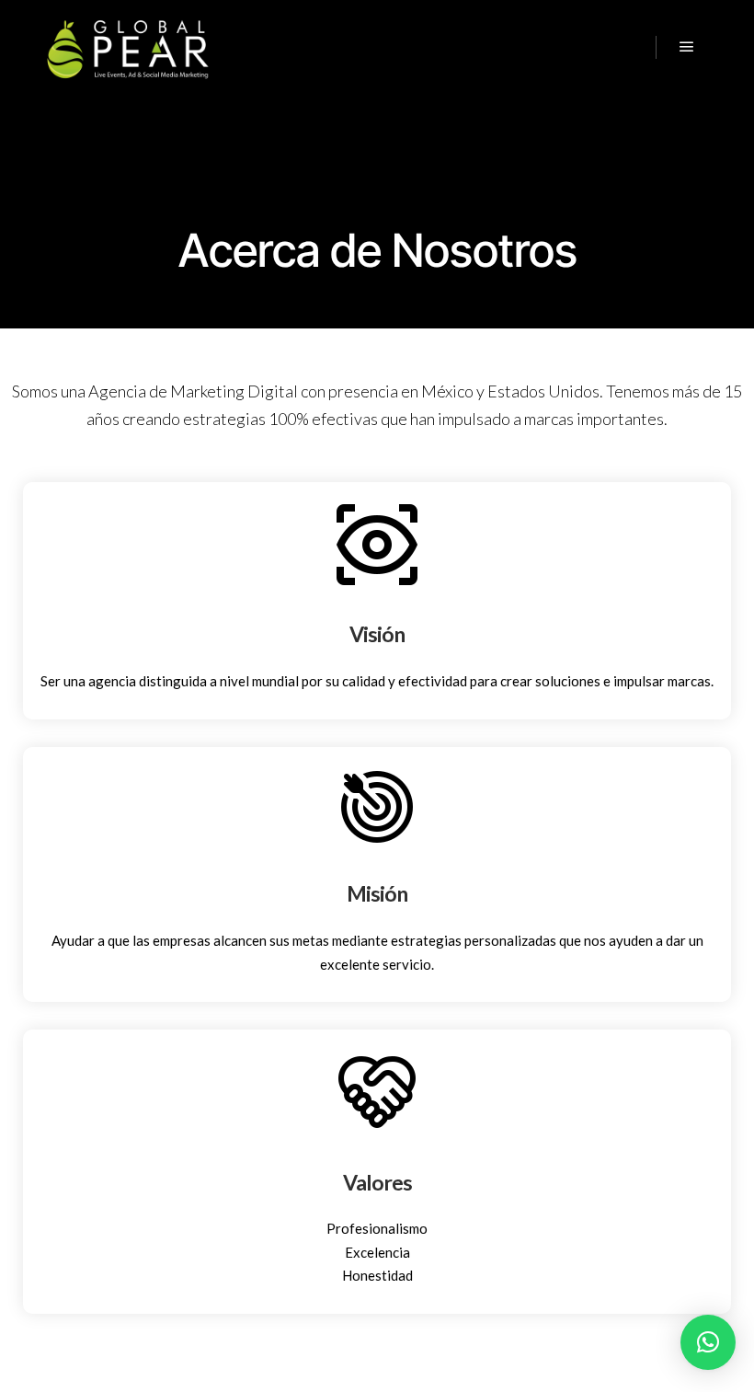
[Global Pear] (129, 47)
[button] (708, 1342)
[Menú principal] (686, 47)
